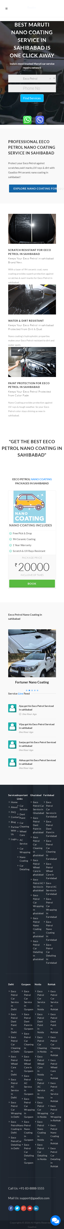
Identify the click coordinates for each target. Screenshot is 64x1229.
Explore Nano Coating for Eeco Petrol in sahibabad (35, 188)
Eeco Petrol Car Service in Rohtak (54, 1000)
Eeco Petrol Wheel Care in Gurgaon (28, 1063)
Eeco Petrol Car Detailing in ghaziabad (38, 950)
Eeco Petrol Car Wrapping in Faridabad (51, 907)
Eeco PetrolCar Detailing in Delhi (16, 1143)
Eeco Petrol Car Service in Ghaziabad (38, 807)
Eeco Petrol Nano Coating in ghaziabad (38, 927)
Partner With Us (15, 830)
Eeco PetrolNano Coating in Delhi (17, 1127)
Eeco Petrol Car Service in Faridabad (51, 809)
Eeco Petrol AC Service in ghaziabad (38, 885)
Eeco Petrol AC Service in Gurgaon (28, 1084)
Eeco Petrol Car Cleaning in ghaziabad (38, 846)
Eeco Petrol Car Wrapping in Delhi (16, 1109)
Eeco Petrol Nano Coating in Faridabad (51, 930)
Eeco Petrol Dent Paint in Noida (40, 1023)
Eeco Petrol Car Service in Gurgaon (28, 1000)
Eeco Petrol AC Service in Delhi (15, 1088)
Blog (13, 822)
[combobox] (32, 79)
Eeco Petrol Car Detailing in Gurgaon (29, 1153)
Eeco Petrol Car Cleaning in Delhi (15, 1044)
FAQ (13, 812)
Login (14, 839)
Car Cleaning (24, 824)
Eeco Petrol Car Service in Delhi (15, 1000)
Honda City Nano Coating (32, 634)
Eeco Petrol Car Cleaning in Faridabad (51, 849)
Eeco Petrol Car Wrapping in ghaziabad (38, 904)
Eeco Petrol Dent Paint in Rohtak (54, 1023)
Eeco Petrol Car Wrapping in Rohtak (56, 1113)
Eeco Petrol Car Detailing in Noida (42, 1152)
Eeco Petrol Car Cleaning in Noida (42, 1044)
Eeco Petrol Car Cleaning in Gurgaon (28, 1042)
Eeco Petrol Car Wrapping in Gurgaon (29, 1107)
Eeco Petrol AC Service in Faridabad (51, 888)
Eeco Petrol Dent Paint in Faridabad (51, 828)
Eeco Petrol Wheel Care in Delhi (14, 1065)
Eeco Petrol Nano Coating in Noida (41, 1130)
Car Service (23, 807)
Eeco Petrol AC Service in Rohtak (54, 1092)
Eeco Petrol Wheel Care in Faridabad (51, 871)
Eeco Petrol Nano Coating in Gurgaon (28, 1130)
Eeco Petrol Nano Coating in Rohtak (55, 1134)
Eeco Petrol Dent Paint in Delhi (14, 1023)
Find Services (32, 98)
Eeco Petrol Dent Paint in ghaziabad (38, 825)
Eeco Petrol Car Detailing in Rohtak (55, 1157)
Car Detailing (24, 867)
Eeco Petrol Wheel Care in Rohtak (54, 1069)
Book (32, 583)
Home (14, 802)
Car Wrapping (25, 850)
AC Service (23, 842)
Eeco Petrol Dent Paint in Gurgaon (28, 1021)
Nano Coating (24, 859)
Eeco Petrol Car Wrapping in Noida (42, 1109)
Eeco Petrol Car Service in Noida (41, 1000)
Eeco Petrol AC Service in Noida (41, 1088)
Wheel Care (23, 833)
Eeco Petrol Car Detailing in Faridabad (51, 953)
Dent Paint (22, 816)
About (14, 807)
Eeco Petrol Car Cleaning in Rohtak (55, 1046)
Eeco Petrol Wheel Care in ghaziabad (38, 867)
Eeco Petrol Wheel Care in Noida (40, 1065)
